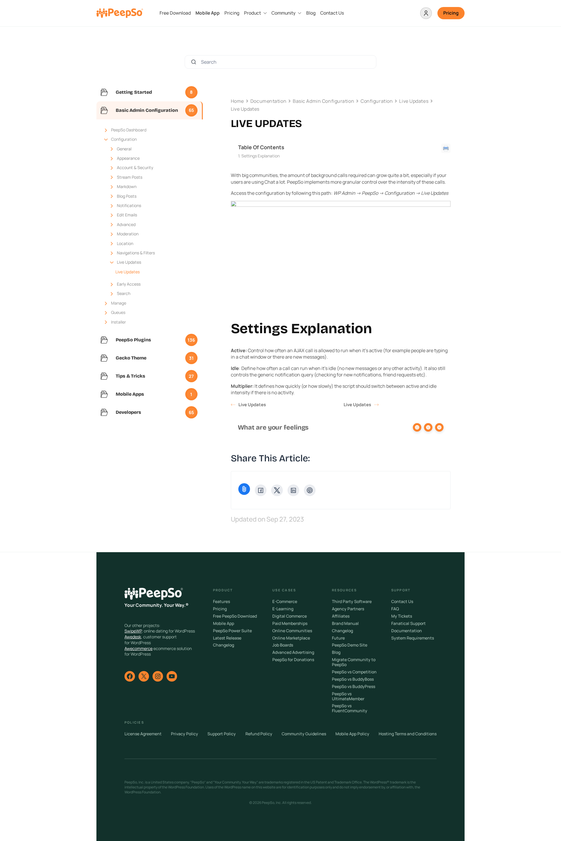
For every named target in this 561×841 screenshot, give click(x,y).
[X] (277, 490)
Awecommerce (138, 648)
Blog (311, 13)
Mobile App (207, 13)
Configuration (124, 139)
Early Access (129, 284)
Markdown (126, 186)
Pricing (231, 13)
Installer (118, 322)
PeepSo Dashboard (128, 130)
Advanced (126, 224)
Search (123, 293)
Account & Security (135, 167)
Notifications (129, 205)
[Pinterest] (310, 490)
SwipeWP (133, 631)
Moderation (127, 234)
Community (283, 13)
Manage (118, 303)
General (124, 149)
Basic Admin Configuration (323, 101)
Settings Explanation (260, 156)
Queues (118, 312)
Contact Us (332, 13)
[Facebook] (260, 490)
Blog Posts (126, 196)
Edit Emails (127, 215)
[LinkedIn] (293, 490)
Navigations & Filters (136, 253)
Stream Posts (129, 177)
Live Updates (129, 262)
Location (125, 243)
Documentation (268, 101)
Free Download (175, 13)
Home (237, 101)
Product (252, 13)
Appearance (128, 158)
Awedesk (132, 637)
